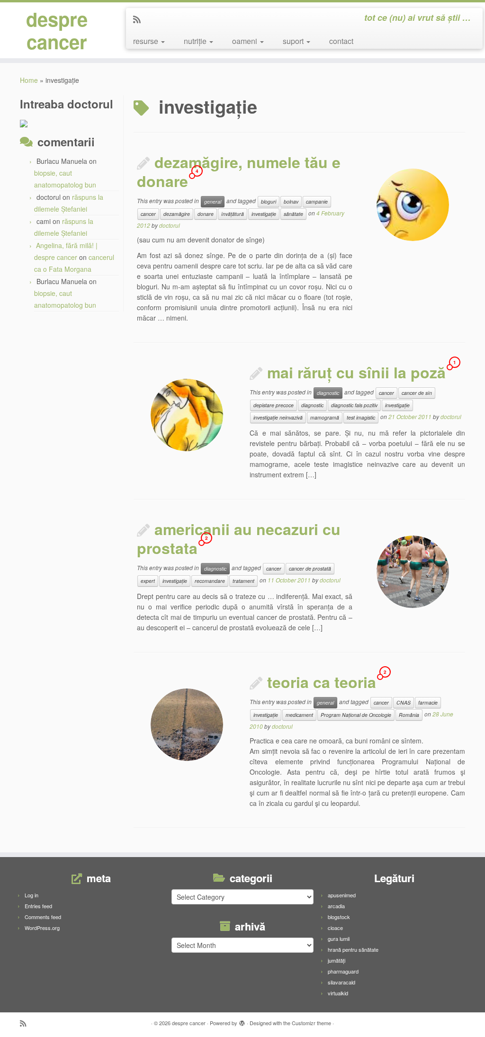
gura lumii (339, 938)
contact (341, 41)
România (409, 714)
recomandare (210, 580)
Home (29, 80)
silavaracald (341, 982)
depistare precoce (273, 405)
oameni (245, 41)
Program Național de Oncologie (356, 714)
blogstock (339, 917)
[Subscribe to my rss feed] (140, 19)
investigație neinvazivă (278, 417)
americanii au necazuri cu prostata (239, 538)
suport (294, 41)
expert (148, 580)
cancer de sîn (417, 392)
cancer (148, 213)
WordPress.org (42, 927)
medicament (299, 714)
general (212, 201)
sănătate (293, 213)
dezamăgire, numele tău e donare (239, 171)
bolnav (291, 201)
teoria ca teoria (321, 682)
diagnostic (328, 392)
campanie (317, 201)
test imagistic (361, 417)
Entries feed (38, 906)
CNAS (403, 702)
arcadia (336, 906)
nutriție (196, 41)
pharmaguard (343, 971)
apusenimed (342, 895)
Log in (31, 895)
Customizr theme (311, 1023)
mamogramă (324, 417)
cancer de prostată (310, 568)
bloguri (268, 201)
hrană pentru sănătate (353, 949)
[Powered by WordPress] (242, 1021)
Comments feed (43, 917)
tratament (243, 580)
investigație (263, 213)
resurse (146, 41)
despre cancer (57, 30)
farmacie (428, 702)
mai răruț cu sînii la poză (356, 372)
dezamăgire (176, 213)
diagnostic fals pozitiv (354, 405)
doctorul (169, 225)
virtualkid (338, 993)
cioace (335, 927)
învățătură (232, 213)
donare (206, 213)
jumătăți (336, 960)
